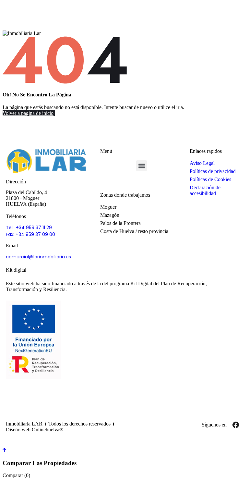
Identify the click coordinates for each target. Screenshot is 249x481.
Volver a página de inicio (28, 113)
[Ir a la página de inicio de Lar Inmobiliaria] (47, 160)
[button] (141, 165)
